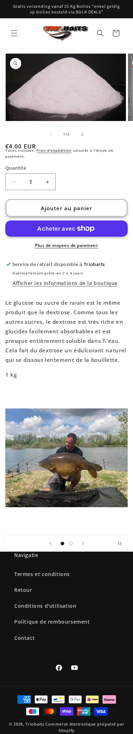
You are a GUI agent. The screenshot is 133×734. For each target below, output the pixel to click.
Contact (24, 638)
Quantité (15, 168)
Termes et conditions (42, 574)
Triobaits (35, 724)
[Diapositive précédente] (50, 543)
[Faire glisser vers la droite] (82, 134)
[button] (14, 33)
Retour (23, 590)
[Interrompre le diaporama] (120, 543)
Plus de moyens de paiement (66, 245)
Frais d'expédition (54, 150)
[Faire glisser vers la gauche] (51, 134)
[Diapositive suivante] (83, 543)
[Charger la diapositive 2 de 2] (71, 543)
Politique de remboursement (52, 621)
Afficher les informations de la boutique (65, 283)
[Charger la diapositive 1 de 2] (62, 543)
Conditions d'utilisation (45, 605)
